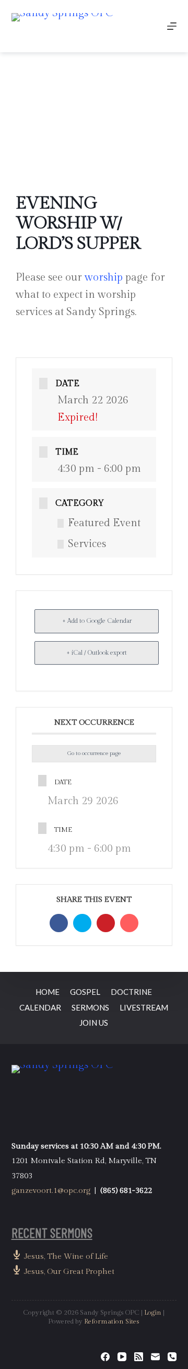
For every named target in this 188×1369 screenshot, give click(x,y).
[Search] (147, 26)
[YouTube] (122, 1356)
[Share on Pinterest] (106, 923)
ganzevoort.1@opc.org (50, 1190)
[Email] (129, 923)
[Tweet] (82, 923)
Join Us (93, 1022)
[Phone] (172, 1356)
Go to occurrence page (94, 753)
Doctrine (131, 991)
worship (104, 277)
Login (152, 1312)
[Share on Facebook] (59, 923)
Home (48, 991)
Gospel (85, 991)
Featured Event (104, 523)
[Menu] (172, 26)
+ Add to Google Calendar (97, 620)
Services (87, 544)
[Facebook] (105, 1356)
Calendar (40, 1007)
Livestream (144, 1007)
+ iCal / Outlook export (96, 652)
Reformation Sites (111, 1321)
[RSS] (138, 1356)
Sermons (90, 1007)
